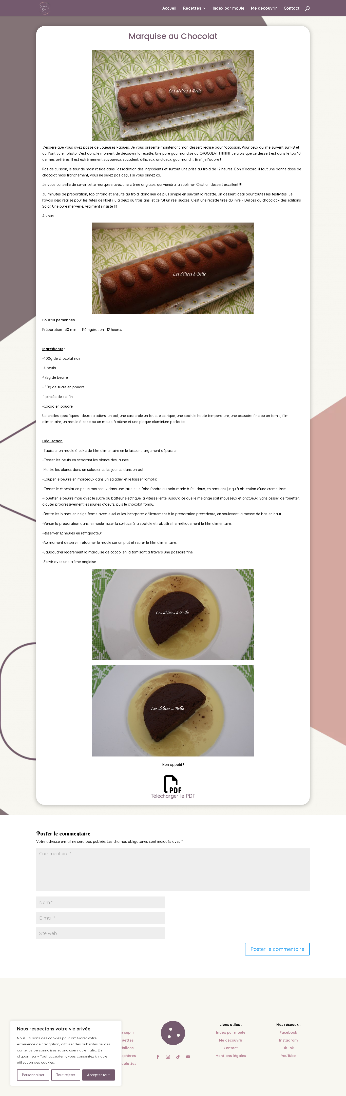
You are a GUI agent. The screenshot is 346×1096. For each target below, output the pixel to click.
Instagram (288, 1040)
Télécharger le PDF (173, 796)
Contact (292, 8)
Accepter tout (98, 1075)
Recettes (192, 8)
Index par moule (228, 8)
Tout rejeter (65, 1075)
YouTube (288, 1055)
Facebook (288, 1032)
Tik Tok (288, 1048)
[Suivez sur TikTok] (178, 1057)
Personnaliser (33, 1075)
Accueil (169, 8)
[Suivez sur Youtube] (188, 1057)
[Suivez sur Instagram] (168, 1057)
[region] (66, 1053)
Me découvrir (264, 8)
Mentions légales (231, 1055)
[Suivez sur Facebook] (158, 1057)
